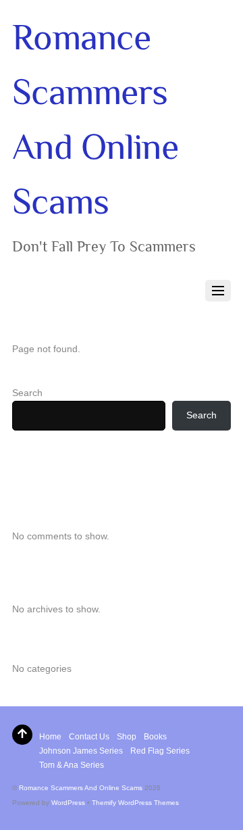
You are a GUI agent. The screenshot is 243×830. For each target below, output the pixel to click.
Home (50, 737)
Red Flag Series (160, 751)
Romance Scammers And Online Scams (80, 787)
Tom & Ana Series (71, 765)
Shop (126, 737)
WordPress (68, 802)
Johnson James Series (81, 751)
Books (155, 737)
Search (27, 392)
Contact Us (89, 737)
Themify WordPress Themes (135, 802)
